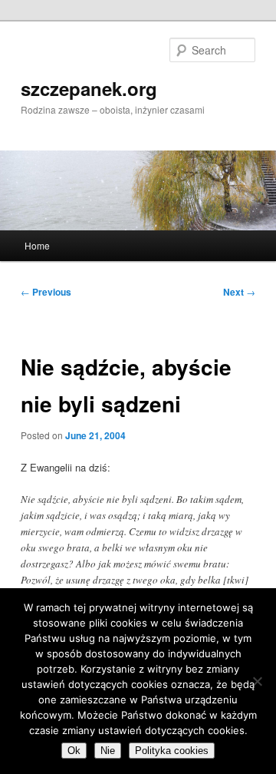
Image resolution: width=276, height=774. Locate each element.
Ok (73, 750)
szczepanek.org (89, 88)
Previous (46, 292)
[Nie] (256, 681)
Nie (107, 750)
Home (37, 245)
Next (239, 292)
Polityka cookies (172, 750)
